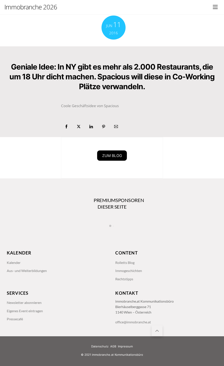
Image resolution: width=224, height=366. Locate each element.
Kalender (14, 263)
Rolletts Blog (125, 263)
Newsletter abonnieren (24, 303)
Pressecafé (15, 319)
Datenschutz (99, 346)
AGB (113, 346)
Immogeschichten (128, 271)
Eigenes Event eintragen (25, 311)
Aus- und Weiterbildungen (27, 271)
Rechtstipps (124, 279)
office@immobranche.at (133, 322)
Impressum (125, 346)
